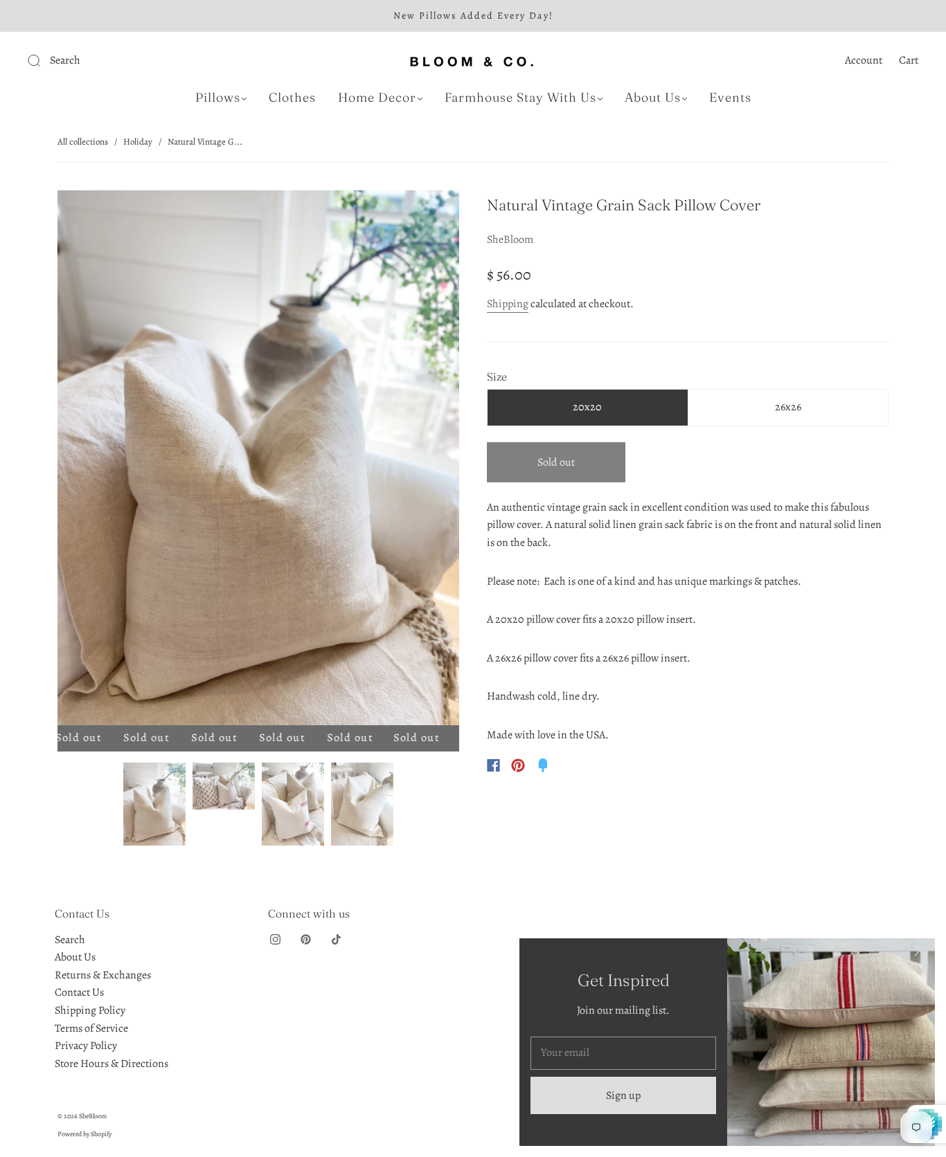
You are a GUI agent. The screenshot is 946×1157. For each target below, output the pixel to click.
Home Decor (377, 97)
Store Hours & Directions (111, 1063)
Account (863, 60)
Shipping (507, 303)
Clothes (292, 97)
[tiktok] (336, 939)
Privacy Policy (86, 1045)
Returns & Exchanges (103, 975)
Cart (908, 60)
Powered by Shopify (84, 1133)
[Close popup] (919, 953)
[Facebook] (493, 765)
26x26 (788, 406)
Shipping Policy (90, 1010)
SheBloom (510, 239)
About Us (653, 97)
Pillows (217, 97)
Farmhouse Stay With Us (520, 97)
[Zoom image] (258, 460)
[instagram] (275, 939)
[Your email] (623, 1053)
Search (70, 939)
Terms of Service (91, 1028)
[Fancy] (542, 765)
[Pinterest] (518, 765)
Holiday (137, 141)
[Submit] (127, 61)
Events (730, 97)
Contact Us (79, 992)
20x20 (587, 406)
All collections (82, 141)
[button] (97, 460)
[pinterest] (305, 939)
